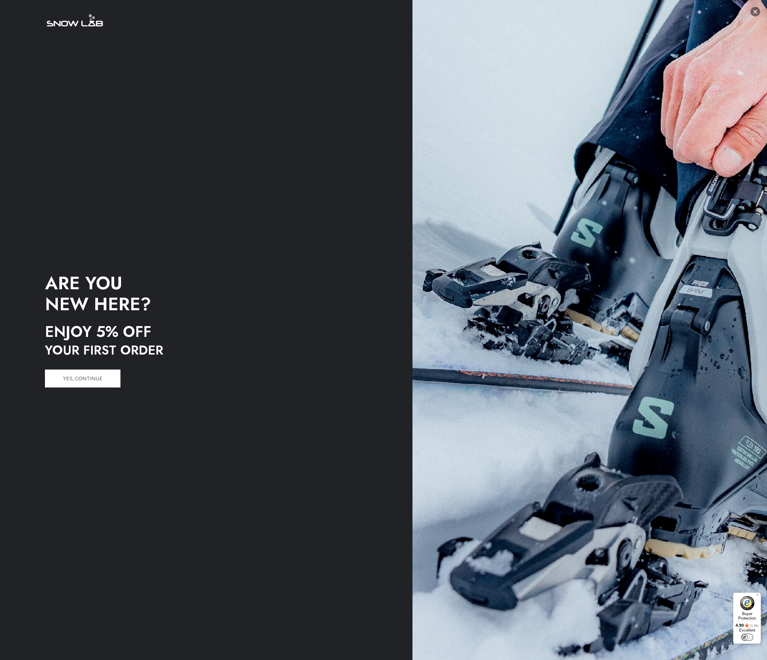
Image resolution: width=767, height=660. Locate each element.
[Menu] (757, 596)
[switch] (747, 637)
